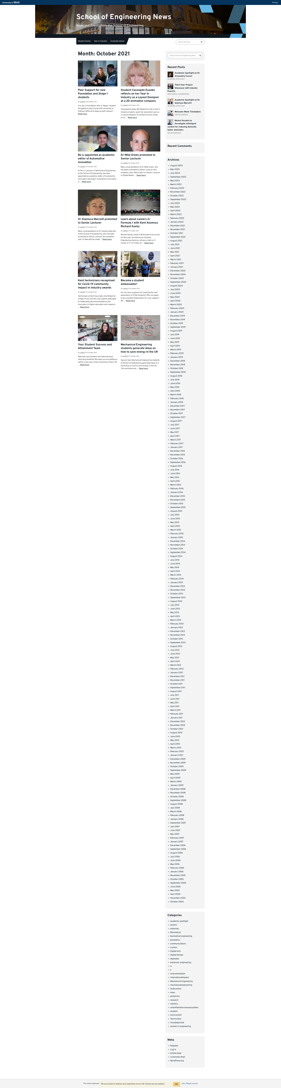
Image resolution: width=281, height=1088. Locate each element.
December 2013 (177, 586)
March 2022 (176, 214)
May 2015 (174, 522)
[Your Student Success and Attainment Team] (97, 328)
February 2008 (177, 815)
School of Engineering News (123, 17)
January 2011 (176, 717)
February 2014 (177, 579)
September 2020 (178, 282)
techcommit (176, 1015)
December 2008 (178, 789)
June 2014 (175, 563)
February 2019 (177, 353)
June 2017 (175, 428)
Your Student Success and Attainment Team (95, 346)
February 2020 (177, 308)
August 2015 (176, 511)
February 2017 (176, 443)
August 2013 (176, 601)
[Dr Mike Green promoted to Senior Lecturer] (140, 145)
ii (170, 970)
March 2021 (175, 259)
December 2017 (177, 406)
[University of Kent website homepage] (11, 2)
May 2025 (175, 169)
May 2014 (174, 567)
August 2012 (176, 646)
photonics (175, 996)
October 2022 (177, 195)
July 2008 (175, 808)
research (174, 1000)
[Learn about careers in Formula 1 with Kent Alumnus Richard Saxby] (140, 203)
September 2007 (178, 823)
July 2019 (174, 334)
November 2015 (177, 500)
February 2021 (177, 263)
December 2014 (177, 541)
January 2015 (176, 537)
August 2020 (176, 286)
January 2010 (176, 755)
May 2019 (174, 342)
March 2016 (175, 485)
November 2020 (178, 274)
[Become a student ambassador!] (140, 264)
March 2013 (175, 620)
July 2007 (175, 826)
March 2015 (175, 530)
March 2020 (176, 304)
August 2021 (176, 240)
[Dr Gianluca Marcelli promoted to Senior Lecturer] (97, 209)
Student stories (84, 41)
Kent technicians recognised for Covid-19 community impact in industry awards (96, 284)
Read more (82, 114)
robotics (174, 1004)
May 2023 (175, 180)
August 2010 (176, 732)
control (173, 947)
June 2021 (175, 248)
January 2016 (176, 492)
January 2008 (177, 819)
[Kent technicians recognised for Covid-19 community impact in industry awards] (97, 264)
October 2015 (176, 503)
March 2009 (176, 781)
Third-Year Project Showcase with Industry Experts (183, 88)
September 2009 (178, 770)
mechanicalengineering (181, 985)
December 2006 (177, 845)
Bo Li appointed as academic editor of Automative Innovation (96, 158)
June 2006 (175, 860)
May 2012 (174, 657)
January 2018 (176, 402)
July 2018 (174, 379)
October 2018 (176, 368)
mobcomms (175, 988)
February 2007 (177, 838)
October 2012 (176, 639)
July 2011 (174, 695)
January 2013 (176, 627)
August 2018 (176, 376)
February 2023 (177, 188)
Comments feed (177, 1057)
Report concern (192, 1083)
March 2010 (175, 747)
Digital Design (176, 955)
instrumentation (177, 973)
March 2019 (175, 349)
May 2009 (175, 774)
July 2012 (174, 650)
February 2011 (176, 714)
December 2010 (177, 721)
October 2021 (176, 233)
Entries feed (175, 1053)
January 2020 (177, 312)
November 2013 (177, 590)
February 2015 (177, 533)
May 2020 (175, 297)
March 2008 (176, 811)
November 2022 (178, 192)
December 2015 (177, 496)
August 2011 (176, 691)
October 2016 (176, 458)
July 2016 (174, 470)
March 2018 (175, 394)
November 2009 (178, 763)
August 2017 (176, 421)
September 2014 (178, 552)
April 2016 (175, 481)
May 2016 (174, 477)
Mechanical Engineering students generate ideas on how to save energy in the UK (139, 348)
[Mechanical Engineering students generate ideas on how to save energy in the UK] (140, 327)
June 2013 (175, 608)
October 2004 (177, 901)
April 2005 (175, 894)
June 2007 (175, 830)
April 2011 (174, 706)
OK (176, 1084)
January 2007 (176, 841)
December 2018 (177, 361)
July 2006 (175, 856)
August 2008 (176, 804)
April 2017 (175, 436)
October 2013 (176, 593)
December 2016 (177, 451)
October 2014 (176, 548)
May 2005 (175, 890)
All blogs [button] (275, 2)
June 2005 (175, 886)
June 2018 (175, 383)
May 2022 (175, 207)
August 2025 (176, 165)
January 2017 (176, 447)
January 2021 (176, 267)
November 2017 (177, 409)
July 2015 (174, 515)
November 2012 (177, 635)
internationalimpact (179, 977)
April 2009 (175, 778)
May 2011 (174, 702)
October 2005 (177, 879)
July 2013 (174, 605)
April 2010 (175, 744)
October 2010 (176, 729)
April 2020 (175, 301)
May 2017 (174, 432)
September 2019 (178, 327)
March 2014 (175, 575)
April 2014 (175, 571)
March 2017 (175, 440)
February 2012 (177, 669)
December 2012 (177, 631)
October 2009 (177, 766)
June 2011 (174, 699)
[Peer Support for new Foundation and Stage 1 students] (97, 74)
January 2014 (176, 582)
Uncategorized (177, 1022)
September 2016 (178, 462)
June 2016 (175, 473)
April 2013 (175, 616)
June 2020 (175, 293)
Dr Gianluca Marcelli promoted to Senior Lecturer (97, 221)
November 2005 (178, 875)
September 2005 (178, 883)
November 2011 (177, 680)
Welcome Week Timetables (188, 112)
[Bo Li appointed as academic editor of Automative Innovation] (97, 139)
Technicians (175, 1019)
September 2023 (178, 177)
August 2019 (176, 331)
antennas (174, 928)
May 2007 (174, 834)
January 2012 (176, 672)
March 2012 (175, 665)
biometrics (175, 940)
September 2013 (178, 597)
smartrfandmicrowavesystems (184, 1007)
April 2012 (175, 661)
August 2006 (176, 853)
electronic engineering (180, 962)
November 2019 (177, 319)
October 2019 (176, 323)
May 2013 (174, 612)
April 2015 (175, 526)
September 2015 (178, 507)
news (172, 992)
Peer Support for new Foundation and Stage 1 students (93, 93)
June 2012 (175, 654)
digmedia (174, 958)
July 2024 (175, 173)
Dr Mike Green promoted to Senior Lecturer (138, 156)
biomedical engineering (181, 936)
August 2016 (176, 466)
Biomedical (175, 932)
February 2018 (177, 398)
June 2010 (175, 736)
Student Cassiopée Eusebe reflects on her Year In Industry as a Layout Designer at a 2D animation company (140, 95)
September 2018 (178, 372)
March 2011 (175, 710)
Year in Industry (100, 41)
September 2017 (177, 417)
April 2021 (175, 256)
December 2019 (177, 316)
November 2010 (177, 725)
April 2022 (175, 210)
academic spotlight (179, 921)
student (173, 1011)
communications (178, 943)
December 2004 (178, 898)
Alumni (173, 925)
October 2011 (176, 684)
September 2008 (178, 800)
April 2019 (175, 346)
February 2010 (177, 751)
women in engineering (180, 1026)
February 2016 (177, 488)
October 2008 (177, 796)
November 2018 (177, 364)
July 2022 (175, 203)
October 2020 (177, 278)
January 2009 (176, 785)
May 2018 (174, 387)
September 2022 (178, 199)
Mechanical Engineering (181, 981)
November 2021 (177, 229)
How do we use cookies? (155, 1084)
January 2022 (177, 222)
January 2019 (176, 357)
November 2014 (177, 545)
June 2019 (175, 338)
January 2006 (176, 871)
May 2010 (174, 740)
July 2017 (174, 424)
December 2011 (177, 676)
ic (171, 966)
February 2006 (177, 868)
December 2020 (178, 270)
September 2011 (177, 687)
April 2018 (175, 391)
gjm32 (82, 102)
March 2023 (176, 184)
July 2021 (174, 244)
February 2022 (177, 218)
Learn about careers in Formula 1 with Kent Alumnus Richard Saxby (139, 223)
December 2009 (177, 759)
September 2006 (178, 849)
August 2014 (176, 556)
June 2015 (175, 518)
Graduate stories (117, 41)
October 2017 (176, 413)
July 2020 (175, 289)
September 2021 (178, 237)
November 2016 (177, 454)
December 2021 (177, 225)
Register (174, 1045)
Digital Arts (175, 951)
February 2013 (177, 624)
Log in (173, 1049)
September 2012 (178, 642)
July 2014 (174, 560)
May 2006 (175, 864)
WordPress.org (177, 1060)
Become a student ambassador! (132, 282)
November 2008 (178, 793)
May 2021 (174, 252)
